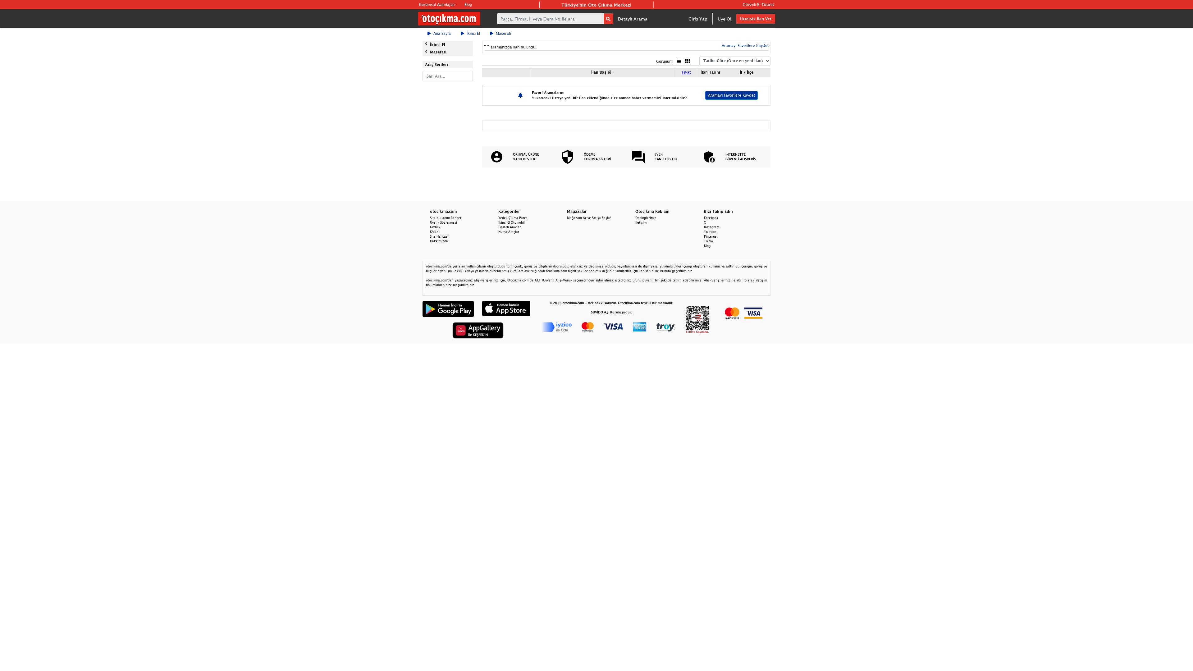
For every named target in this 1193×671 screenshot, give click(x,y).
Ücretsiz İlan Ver (755, 18)
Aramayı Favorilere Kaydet (731, 95)
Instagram (711, 227)
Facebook (711, 218)
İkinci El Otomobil (511, 222)
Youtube (710, 232)
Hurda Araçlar (508, 232)
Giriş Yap (697, 18)
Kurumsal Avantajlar (437, 4)
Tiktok (709, 241)
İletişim (641, 222)
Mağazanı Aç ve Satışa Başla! (589, 218)
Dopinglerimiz (645, 218)
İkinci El (473, 33)
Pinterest (711, 236)
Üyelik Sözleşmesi (443, 222)
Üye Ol (724, 18)
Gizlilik (435, 227)
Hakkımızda (439, 241)
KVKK (434, 232)
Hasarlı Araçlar (509, 227)
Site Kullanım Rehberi (446, 218)
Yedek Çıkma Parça (513, 218)
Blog (468, 4)
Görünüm (664, 61)
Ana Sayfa (442, 33)
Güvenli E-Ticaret (758, 4)
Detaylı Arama (632, 18)
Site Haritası (439, 236)
